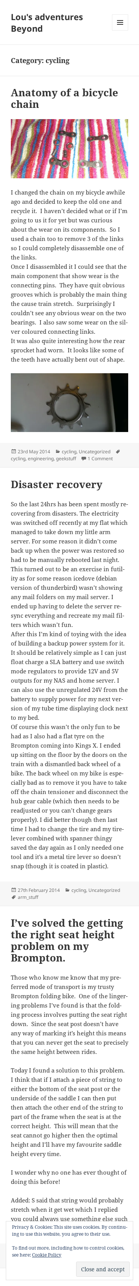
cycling (69, 451)
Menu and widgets (120, 30)
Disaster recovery (56, 484)
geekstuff (66, 458)
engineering (41, 458)
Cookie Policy (46, 1255)
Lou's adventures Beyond (47, 22)
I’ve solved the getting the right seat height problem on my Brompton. (67, 940)
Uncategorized (94, 451)
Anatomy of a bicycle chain (64, 98)
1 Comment (100, 458)
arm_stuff (28, 897)
